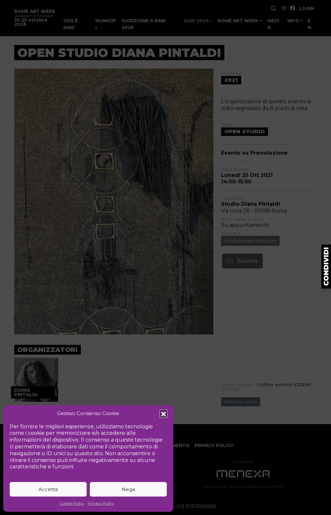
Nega (128, 489)
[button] (163, 413)
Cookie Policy (71, 503)
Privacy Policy (101, 503)
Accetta (48, 489)
